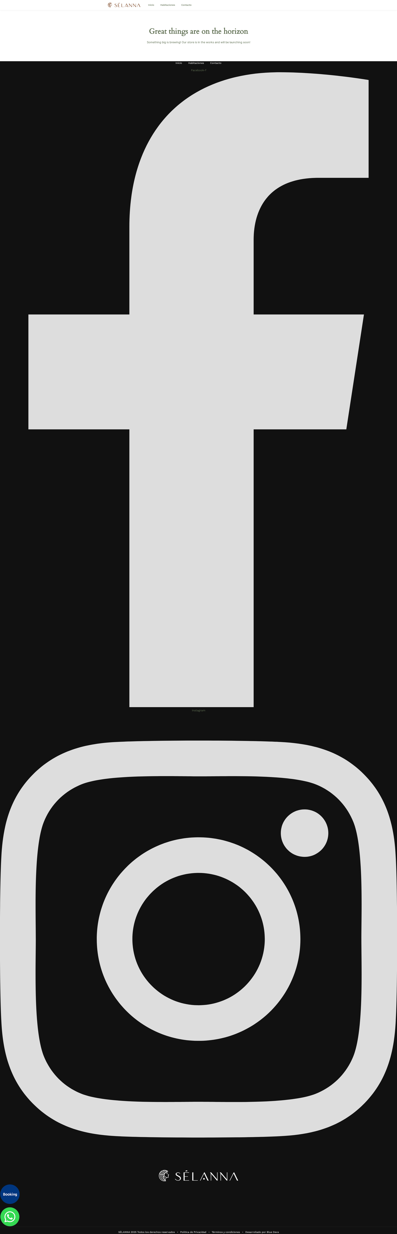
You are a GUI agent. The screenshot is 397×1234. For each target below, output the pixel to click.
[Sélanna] (124, 5)
